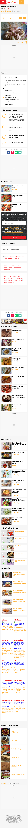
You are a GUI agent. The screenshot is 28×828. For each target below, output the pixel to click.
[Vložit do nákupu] (22, 18)
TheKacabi (6, 8)
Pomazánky (12, 265)
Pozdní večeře (17, 267)
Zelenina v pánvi (19, 553)
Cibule (9, 276)
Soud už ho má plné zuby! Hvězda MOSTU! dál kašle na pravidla (7, 628)
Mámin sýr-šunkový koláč (17, 749)
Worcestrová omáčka (9, 282)
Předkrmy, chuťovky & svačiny (17, 256)
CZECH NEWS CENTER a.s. (17, 815)
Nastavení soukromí (13, 820)
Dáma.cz (5, 640)
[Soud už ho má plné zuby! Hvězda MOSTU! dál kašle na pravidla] (8, 623)
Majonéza (10, 278)
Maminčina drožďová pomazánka (16, 766)
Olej (5, 280)
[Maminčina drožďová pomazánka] (5, 765)
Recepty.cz (3, 783)
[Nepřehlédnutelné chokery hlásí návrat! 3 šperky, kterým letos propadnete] (8, 663)
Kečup (5, 278)
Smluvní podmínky (8, 232)
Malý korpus (14, 740)
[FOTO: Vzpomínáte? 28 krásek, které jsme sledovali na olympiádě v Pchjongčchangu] (8, 684)
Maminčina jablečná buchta (18, 774)
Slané (18, 265)
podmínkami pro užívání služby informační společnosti (14, 228)
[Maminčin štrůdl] (5, 757)
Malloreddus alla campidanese (15, 732)
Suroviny (4, 73)
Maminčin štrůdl (15, 757)
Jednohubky (17, 258)
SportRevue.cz (7, 680)
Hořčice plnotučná (17, 276)
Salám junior (10, 280)
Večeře (10, 267)
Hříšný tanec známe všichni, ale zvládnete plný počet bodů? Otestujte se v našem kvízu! (7, 651)
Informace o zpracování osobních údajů (13, 819)
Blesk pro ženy (18, 640)
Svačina (5, 267)
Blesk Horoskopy (7, 700)
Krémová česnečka (20, 538)
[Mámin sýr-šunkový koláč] (5, 748)
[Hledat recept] (21, 2)
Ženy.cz (4, 660)
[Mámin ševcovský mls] (14, 40)
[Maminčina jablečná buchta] (5, 774)
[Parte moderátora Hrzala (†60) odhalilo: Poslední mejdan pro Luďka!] (20, 663)
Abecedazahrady (19, 700)
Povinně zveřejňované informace (14, 822)
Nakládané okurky (19, 278)
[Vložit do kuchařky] (20, 18)
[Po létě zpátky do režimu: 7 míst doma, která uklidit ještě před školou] (20, 623)
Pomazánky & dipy (8, 258)
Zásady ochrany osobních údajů (17, 232)
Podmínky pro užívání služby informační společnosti (14, 818)
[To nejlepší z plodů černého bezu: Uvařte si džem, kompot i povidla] (20, 703)
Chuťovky (6, 265)
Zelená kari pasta (19, 546)
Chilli (5, 276)
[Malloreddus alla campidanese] (5, 731)
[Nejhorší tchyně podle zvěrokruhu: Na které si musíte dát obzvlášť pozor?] (8, 704)
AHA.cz (4, 620)
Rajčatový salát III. (19, 531)
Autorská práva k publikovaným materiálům (13, 817)
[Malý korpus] (5, 740)
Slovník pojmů (7, 269)
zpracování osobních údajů (16, 229)
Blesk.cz (16, 660)
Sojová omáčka (18, 280)
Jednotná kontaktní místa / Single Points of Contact (14, 821)
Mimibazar (17, 620)
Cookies (7, 820)
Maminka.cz (18, 680)
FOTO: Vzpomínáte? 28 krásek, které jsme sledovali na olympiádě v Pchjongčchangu (7, 691)
